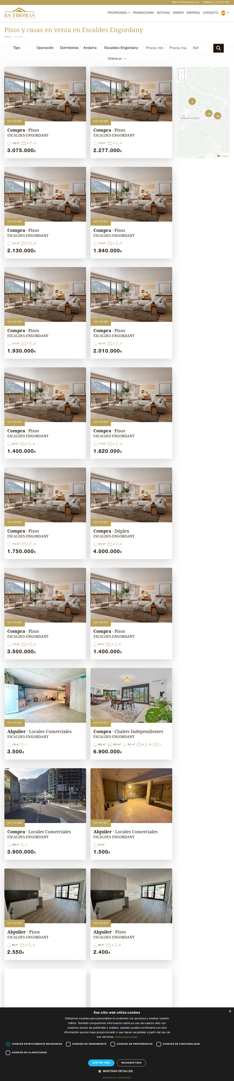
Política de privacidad (126, 1037)
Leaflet (224, 156)
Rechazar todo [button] (131, 1063)
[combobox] (21, 48)
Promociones (143, 13)
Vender (178, 13)
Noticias (163, 13)
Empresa (193, 13)
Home (7, 37)
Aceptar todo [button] (101, 1063)
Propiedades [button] (117, 13)
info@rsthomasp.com (185, 2)
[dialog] (117, 1044)
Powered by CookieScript (117, 1078)
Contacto (210, 13)
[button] (225, 13)
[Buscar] (218, 48)
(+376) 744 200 (216, 2)
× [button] (230, 1011)
